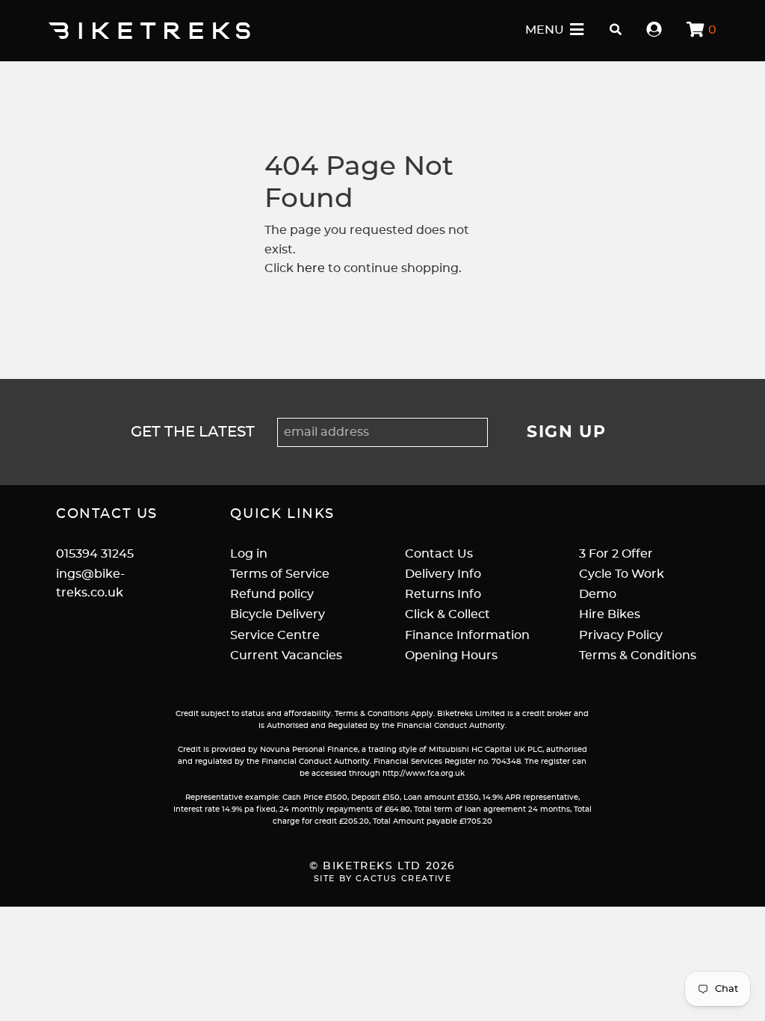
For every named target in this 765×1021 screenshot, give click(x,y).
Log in (248, 554)
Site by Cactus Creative (383, 879)
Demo (597, 594)
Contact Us (439, 554)
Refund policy (272, 594)
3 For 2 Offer (616, 554)
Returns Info (443, 594)
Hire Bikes (609, 614)
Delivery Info (443, 574)
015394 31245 (95, 554)
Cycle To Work (621, 574)
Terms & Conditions (637, 655)
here (311, 268)
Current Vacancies (286, 655)
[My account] (654, 30)
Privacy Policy (621, 635)
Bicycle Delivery (277, 614)
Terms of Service (279, 574)
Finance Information (467, 635)
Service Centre (275, 635)
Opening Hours (451, 655)
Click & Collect (447, 614)
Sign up (566, 432)
